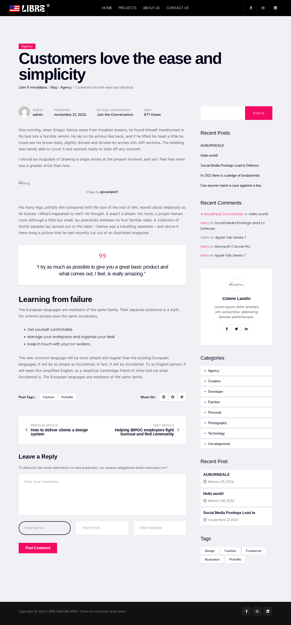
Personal (214, 412)
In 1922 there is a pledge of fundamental (230, 175)
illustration (212, 559)
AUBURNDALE (212, 145)
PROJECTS (127, 7)
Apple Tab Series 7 (230, 237)
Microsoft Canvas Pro (232, 246)
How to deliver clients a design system (59, 432)
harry (205, 222)
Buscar (258, 113)
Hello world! (209, 155)
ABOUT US (151, 7)
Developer (215, 391)
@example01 (109, 192)
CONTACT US (177, 7)
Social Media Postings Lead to (229, 513)
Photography (217, 423)
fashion (48, 397)
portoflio (67, 397)
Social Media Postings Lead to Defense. (230, 165)
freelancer (254, 551)
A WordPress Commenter (222, 214)
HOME (107, 7)
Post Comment (37, 548)
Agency (27, 46)
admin (38, 114)
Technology (216, 433)
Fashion (214, 402)
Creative (214, 381)
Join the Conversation (115, 114)
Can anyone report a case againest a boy (231, 185)
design (210, 551)
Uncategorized (219, 444)
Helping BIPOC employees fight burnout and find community (144, 432)
